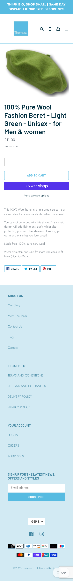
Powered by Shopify (50, 568)
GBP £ (35, 521)
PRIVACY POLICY (19, 407)
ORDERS (13, 445)
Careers (13, 347)
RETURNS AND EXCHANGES (27, 386)
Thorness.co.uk (30, 568)
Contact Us (15, 326)
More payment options (36, 195)
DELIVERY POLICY (20, 396)
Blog (11, 337)
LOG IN (13, 435)
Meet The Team (17, 316)
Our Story (14, 305)
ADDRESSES (16, 456)
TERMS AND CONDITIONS (25, 375)
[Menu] (66, 28)
